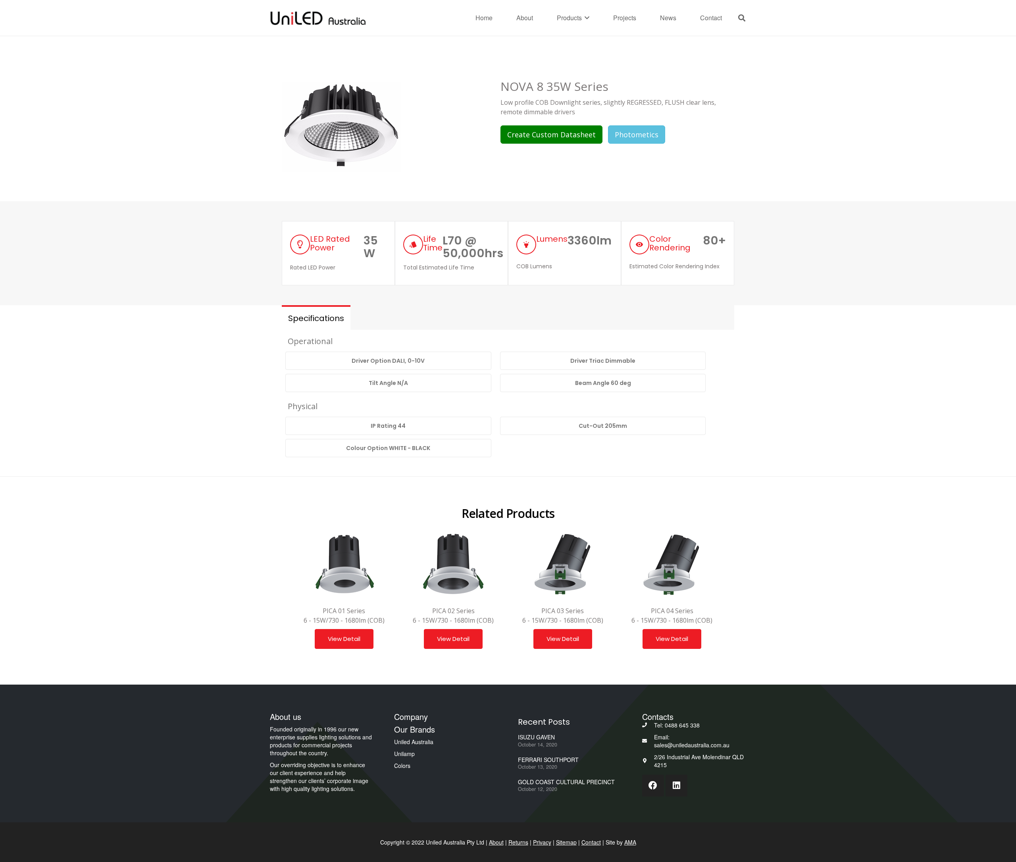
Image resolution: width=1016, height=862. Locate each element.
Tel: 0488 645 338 (677, 725)
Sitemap (566, 842)
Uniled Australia (413, 742)
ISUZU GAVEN (536, 737)
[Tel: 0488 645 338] (648, 725)
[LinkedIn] (676, 786)
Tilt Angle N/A (388, 383)
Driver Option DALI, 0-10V (388, 361)
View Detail (344, 639)
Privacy (542, 842)
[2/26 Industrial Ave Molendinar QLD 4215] (648, 760)
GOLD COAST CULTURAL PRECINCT (566, 782)
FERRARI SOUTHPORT (548, 760)
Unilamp (404, 754)
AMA (630, 842)
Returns (518, 842)
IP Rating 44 (388, 426)
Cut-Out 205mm (603, 426)
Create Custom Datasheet (551, 134)
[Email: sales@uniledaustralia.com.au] (648, 741)
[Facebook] (653, 786)
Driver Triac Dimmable (602, 361)
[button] (586, 18)
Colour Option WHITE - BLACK (388, 448)
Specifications (316, 318)
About (496, 842)
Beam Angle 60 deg (603, 383)
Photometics (636, 134)
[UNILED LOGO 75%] (318, 18)
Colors (402, 766)
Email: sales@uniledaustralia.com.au (691, 741)
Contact (591, 842)
